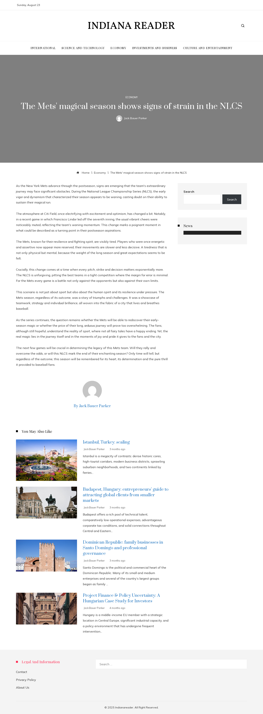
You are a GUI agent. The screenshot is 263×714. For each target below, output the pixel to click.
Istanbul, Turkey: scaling (106, 442)
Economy (132, 97)
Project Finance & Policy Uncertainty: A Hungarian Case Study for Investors (121, 598)
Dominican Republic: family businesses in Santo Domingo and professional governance (123, 548)
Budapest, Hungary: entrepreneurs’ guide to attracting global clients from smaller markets (125, 495)
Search (188, 191)
